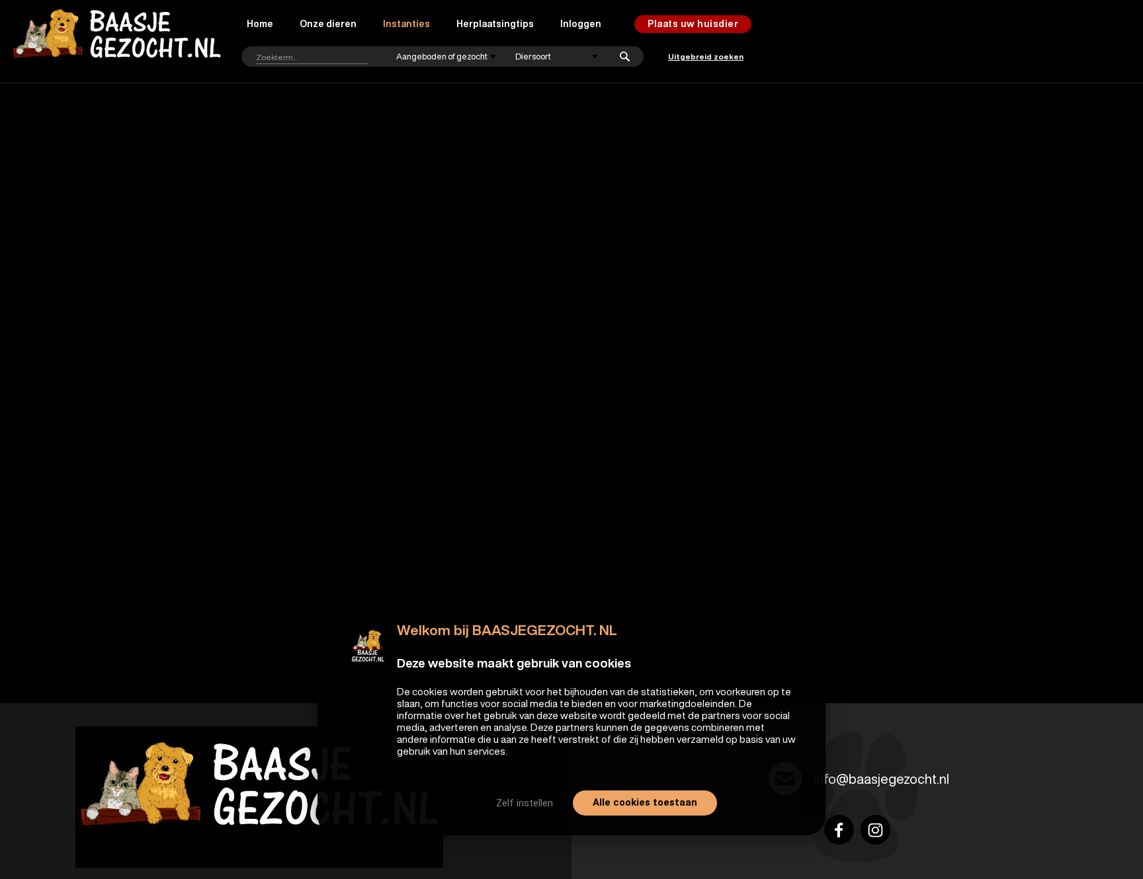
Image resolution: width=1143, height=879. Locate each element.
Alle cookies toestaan (645, 802)
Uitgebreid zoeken (705, 56)
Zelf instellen (524, 803)
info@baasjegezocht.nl (881, 779)
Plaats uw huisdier (693, 23)
